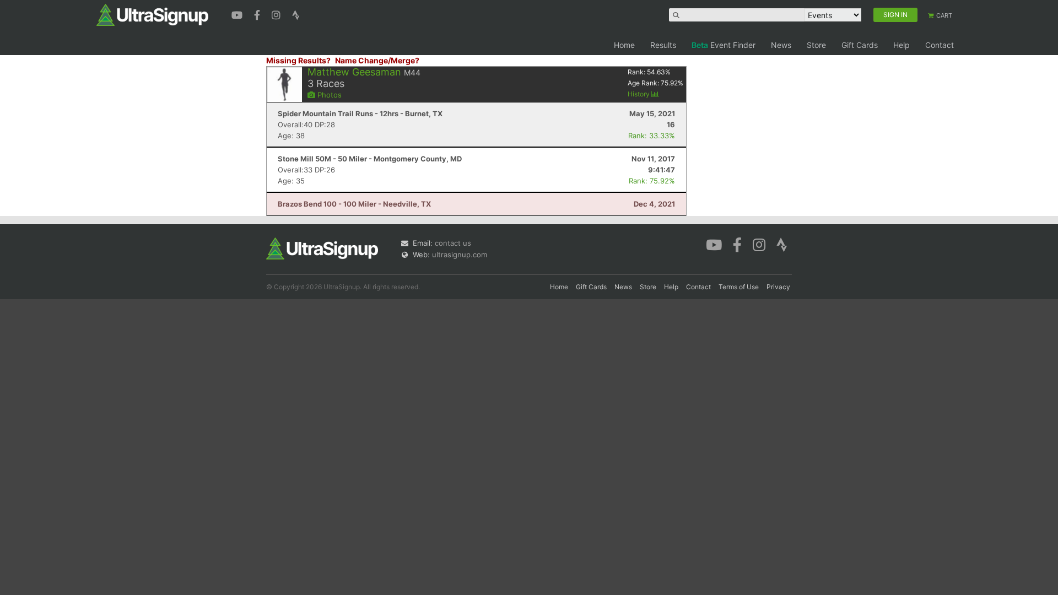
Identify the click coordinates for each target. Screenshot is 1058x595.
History (639, 94)
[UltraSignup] (152, 14)
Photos (328, 94)
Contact (939, 45)
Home (624, 45)
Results (663, 45)
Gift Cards (859, 45)
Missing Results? (298, 60)
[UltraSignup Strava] (296, 13)
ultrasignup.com (459, 254)
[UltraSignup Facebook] (258, 13)
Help (901, 45)
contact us (453, 243)
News (781, 45)
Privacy (778, 287)
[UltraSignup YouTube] (238, 13)
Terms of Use (739, 287)
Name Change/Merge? (377, 60)
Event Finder (723, 45)
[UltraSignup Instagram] (277, 13)
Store (816, 45)
